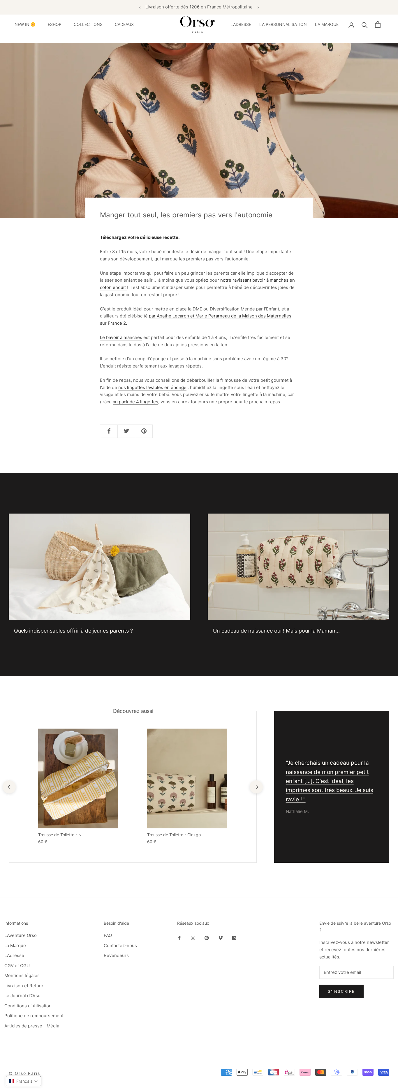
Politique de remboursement (34, 1015)
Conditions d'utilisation (28, 1005)
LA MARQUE (327, 24)
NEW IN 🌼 (25, 24)
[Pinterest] (207, 937)
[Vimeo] (220, 937)
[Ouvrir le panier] (378, 24)
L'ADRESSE (240, 24)
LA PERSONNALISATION (283, 24)
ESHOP (54, 24)
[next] (256, 786)
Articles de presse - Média (31, 1026)
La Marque (15, 945)
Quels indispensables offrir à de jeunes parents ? (73, 631)
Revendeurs (116, 955)
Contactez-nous (120, 945)
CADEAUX (124, 24)
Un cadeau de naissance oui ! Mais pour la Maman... (276, 631)
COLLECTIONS (88, 24)
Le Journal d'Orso (22, 995)
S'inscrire (341, 991)
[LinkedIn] (234, 937)
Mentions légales (22, 975)
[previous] (8, 786)
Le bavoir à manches (121, 337)
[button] (23, 1081)
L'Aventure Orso (20, 935)
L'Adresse (14, 955)
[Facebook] (179, 937)
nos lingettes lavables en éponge (152, 387)
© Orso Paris (24, 1073)
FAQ (108, 935)
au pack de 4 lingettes (135, 401)
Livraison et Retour (23, 985)
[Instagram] (193, 937)
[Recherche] (365, 25)
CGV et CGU (17, 965)
